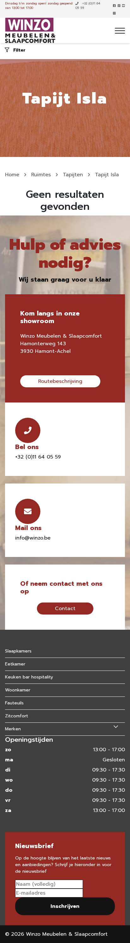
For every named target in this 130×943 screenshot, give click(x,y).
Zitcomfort (16, 716)
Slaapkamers (18, 651)
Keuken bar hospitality (29, 677)
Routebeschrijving (60, 381)
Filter (19, 50)
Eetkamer (15, 664)
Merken (13, 729)
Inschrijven (65, 906)
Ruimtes (41, 174)
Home (12, 174)
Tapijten (73, 174)
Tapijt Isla (107, 174)
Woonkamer (17, 690)
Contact (65, 608)
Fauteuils (14, 703)
